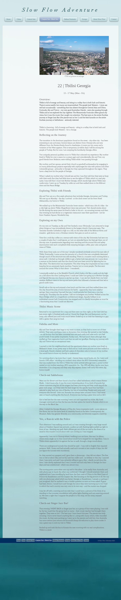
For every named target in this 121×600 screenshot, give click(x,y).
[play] (102, 38)
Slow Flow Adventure (60, 10)
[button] (74, 55)
